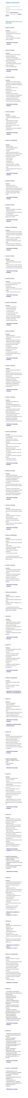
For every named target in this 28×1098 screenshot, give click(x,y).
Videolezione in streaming (11, 610)
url (11, 559)
